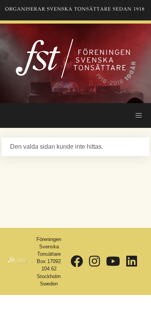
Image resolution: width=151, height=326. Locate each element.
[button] (138, 115)
